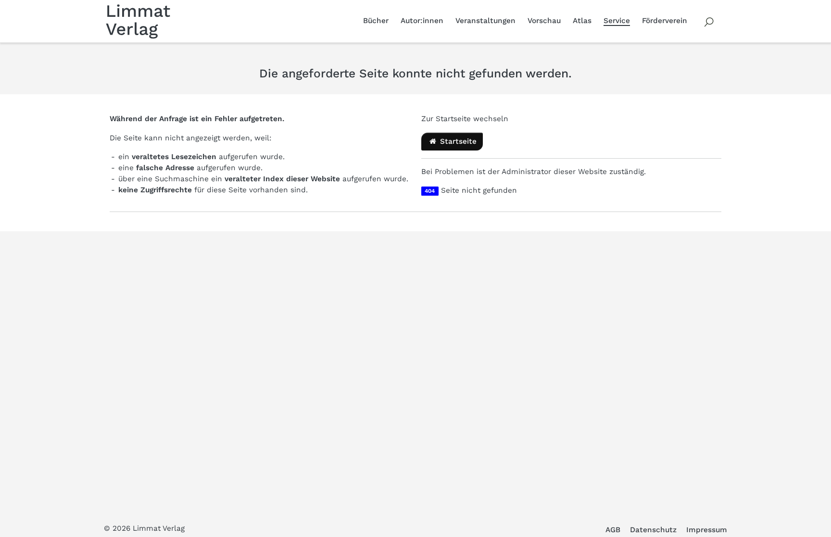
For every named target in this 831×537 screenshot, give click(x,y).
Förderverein (664, 20)
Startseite (457, 141)
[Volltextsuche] (709, 21)
